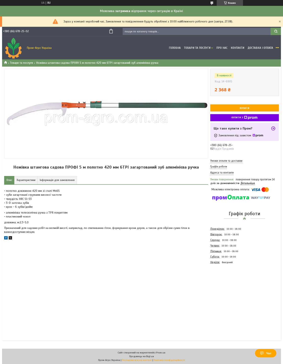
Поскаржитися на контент (137, 360)
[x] (10, 238)
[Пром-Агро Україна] (13, 48)
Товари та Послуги (197, 48)
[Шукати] (276, 31)
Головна (175, 48)
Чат (268, 353)
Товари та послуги (21, 63)
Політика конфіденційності (169, 360)
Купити (244, 108)
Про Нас (221, 48)
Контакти (237, 48)
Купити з (237, 117)
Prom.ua (160, 352)
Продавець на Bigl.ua (141, 356)
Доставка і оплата (260, 48)
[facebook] (6, 238)
